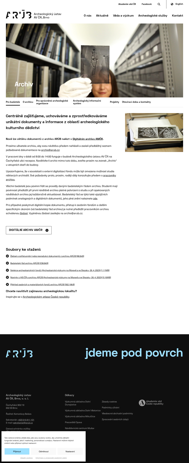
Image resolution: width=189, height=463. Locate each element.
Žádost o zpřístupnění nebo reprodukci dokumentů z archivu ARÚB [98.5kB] (47, 256)
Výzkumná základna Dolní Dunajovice (78, 403)
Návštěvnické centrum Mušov (79, 428)
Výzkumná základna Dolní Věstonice (83, 410)
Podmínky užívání (110, 407)
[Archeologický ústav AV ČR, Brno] (33, 14)
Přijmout (17, 451)
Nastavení (70, 451)
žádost (24, 213)
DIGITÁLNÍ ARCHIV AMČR (26, 230)
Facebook (147, 4)
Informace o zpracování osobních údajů (51, 457)
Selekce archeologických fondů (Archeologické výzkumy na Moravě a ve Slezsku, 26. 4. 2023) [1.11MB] (59, 270)
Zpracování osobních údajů (115, 419)
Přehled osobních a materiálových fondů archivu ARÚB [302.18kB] (42, 284)
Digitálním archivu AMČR (88, 139)
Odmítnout (43, 451)
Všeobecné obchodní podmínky (117, 413)
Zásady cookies (26, 457)
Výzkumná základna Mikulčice (80, 416)
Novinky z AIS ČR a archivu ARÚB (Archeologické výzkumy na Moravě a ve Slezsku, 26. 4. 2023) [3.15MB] (60, 277)
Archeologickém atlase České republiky (46, 297)
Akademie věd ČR (127, 4)
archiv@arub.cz (50, 150)
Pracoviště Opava (73, 422)
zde (95, 198)
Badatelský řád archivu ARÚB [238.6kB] (29, 263)
